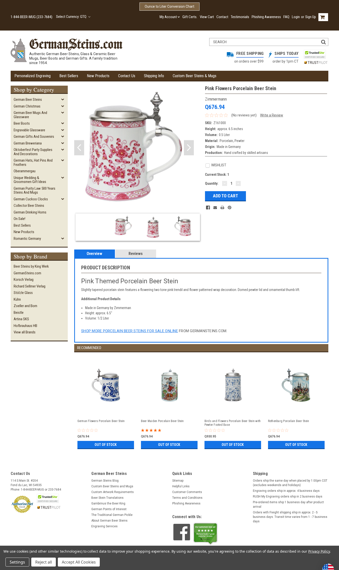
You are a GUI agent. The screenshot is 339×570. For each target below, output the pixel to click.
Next (189, 147)
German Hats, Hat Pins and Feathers (33, 162)
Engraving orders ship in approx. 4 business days (286, 491)
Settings (17, 562)
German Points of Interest (109, 509)
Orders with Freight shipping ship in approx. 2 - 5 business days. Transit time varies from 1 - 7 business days (290, 517)
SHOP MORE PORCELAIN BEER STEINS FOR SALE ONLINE (129, 331)
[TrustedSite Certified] (315, 54)
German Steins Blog (105, 480)
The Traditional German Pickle (112, 515)
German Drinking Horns (30, 212)
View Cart (207, 17)
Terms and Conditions (187, 497)
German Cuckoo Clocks (31, 199)
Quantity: (211, 183)
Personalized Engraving (32, 75)
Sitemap (177, 480)
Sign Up (310, 17)
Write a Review (271, 115)
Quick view (106, 410)
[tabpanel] (106, 401)
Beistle (19, 312)
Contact (222, 17)
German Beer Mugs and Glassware (30, 114)
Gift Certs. (189, 17)
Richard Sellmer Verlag (29, 286)
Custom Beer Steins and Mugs (112, 486)
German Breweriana (28, 143)
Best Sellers (68, 75)
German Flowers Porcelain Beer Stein (101, 421)
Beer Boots (22, 123)
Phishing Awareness (266, 17)
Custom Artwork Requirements (112, 492)
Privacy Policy (319, 551)
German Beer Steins (28, 99)
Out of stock (106, 445)
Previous (79, 147)
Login (296, 17)
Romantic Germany (27, 238)
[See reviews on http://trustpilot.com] (205, 533)
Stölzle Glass (23, 292)
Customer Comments (187, 492)
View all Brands (24, 332)
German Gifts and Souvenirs (34, 136)
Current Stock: (217, 175)
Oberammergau (24, 171)
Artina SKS (21, 319)
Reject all (43, 562)
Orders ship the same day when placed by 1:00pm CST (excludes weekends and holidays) (290, 483)
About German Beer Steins (109, 520)
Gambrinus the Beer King (108, 503)
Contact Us (126, 75)
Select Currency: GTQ (71, 16)
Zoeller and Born (25, 306)
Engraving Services (104, 526)
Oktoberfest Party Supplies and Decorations (33, 151)
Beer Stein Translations (107, 497)
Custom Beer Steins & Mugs (194, 75)
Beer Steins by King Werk (31, 266)
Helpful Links (181, 486)
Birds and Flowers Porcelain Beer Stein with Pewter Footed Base (232, 423)
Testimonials (240, 17)
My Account (168, 17)
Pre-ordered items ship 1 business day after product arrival (288, 504)
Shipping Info (154, 75)
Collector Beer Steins (29, 205)
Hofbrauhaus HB (25, 325)
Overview (94, 253)
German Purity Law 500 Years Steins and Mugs (34, 190)
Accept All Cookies (79, 562)
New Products (98, 75)
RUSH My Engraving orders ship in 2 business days (287, 496)
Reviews (136, 253)
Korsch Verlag (24, 279)
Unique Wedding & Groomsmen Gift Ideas (30, 180)
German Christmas (27, 106)
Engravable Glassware (29, 130)
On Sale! (19, 218)
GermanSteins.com (27, 273)
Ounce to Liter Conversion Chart (169, 6)
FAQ (286, 17)
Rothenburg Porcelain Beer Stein (288, 421)
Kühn (17, 299)
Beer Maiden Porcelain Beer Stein (162, 421)
